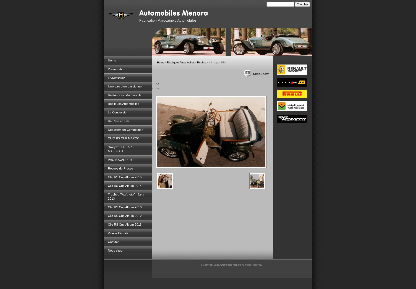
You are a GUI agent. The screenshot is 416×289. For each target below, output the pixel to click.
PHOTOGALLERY (120, 159)
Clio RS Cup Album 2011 (124, 224)
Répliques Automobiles (123, 103)
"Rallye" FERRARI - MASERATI (121, 149)
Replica (201, 62)
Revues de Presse (120, 168)
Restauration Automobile (124, 95)
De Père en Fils (118, 121)
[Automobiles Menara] (121, 15)
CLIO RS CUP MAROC (123, 138)
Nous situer (116, 250)
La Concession (118, 112)
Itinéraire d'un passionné (125, 86)
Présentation (116, 69)
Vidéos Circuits (118, 233)
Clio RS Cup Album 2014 (125, 185)
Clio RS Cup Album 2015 (125, 177)
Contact (113, 242)
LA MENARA (116, 77)
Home (112, 60)
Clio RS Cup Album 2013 (125, 207)
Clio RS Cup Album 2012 (125, 216)
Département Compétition (125, 129)
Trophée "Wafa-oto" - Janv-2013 (126, 196)
